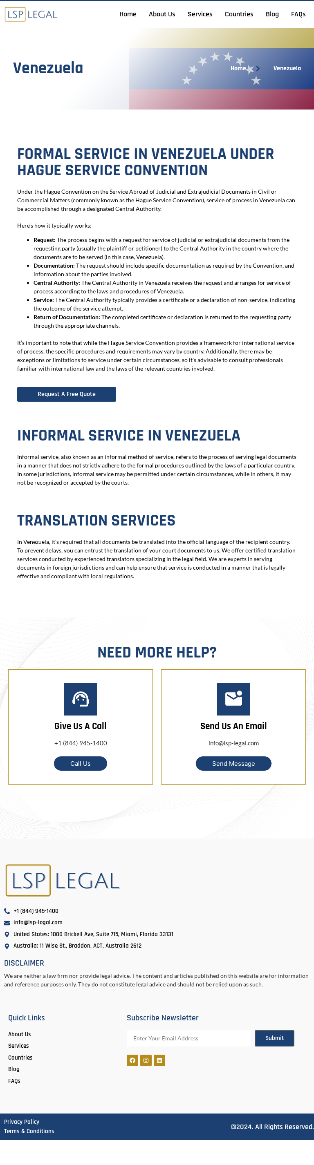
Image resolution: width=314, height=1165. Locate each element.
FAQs (298, 14)
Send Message (233, 763)
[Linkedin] (159, 1060)
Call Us (80, 763)
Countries (239, 14)
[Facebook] (132, 1060)
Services (200, 14)
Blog (272, 14)
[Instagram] (146, 1060)
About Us (162, 14)
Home (128, 14)
